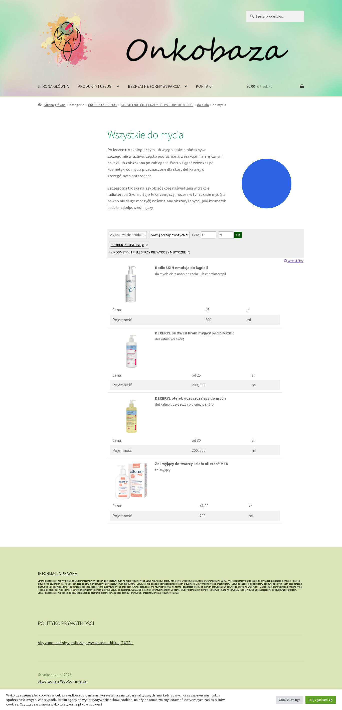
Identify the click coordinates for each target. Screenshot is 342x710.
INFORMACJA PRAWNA (57, 573)
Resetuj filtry (295, 261)
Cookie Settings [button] (289, 700)
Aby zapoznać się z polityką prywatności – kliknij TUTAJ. (85, 642)
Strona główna (55, 105)
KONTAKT (204, 86)
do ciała (203, 105)
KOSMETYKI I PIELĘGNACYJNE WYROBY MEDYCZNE (157, 105)
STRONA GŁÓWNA (53, 86)
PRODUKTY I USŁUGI (95, 86)
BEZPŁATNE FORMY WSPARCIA (154, 86)
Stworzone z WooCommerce (62, 681)
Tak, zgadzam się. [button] (320, 700)
